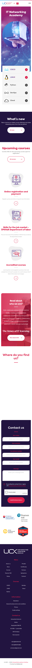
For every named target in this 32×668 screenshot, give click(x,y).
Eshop (8, 576)
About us (8, 563)
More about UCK (14, 337)
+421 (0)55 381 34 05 (16, 641)
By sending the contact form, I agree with (16, 485)
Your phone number (16, 451)
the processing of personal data (17, 485)
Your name (16, 435)
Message (16, 468)
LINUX (12, 77)
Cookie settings (16, 610)
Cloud (12, 100)
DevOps (13, 93)
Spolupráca (24, 573)
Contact (24, 576)
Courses (8, 570)
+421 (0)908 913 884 (16, 644)
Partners (24, 570)
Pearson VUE (8, 573)
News (8, 566)
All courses (13, 159)
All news (12, 130)
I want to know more (15, 500)
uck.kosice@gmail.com (16, 648)
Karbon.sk (19, 664)
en (17, 3)
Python (13, 85)
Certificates (24, 566)
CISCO (12, 69)
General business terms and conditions (16, 604)
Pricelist (24, 563)
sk (14, 3)
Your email (16, 459)
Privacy (16, 607)
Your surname (16, 443)
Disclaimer (16, 600)
